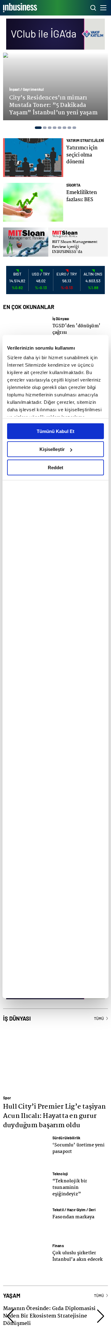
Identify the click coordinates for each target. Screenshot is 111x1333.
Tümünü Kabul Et (55, 431)
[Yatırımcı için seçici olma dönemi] (33, 157)
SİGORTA (73, 185)
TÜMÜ (99, 1018)
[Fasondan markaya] (26, 1222)
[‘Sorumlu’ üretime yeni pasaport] (26, 1150)
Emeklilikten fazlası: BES (81, 196)
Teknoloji (60, 1174)
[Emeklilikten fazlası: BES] (33, 202)
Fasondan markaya (73, 1217)
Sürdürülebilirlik (66, 1138)
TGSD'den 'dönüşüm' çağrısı (76, 329)
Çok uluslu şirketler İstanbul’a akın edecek (77, 1256)
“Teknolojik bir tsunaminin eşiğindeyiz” (69, 1187)
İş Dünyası (60, 318)
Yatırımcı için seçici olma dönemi (81, 155)
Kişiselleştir (52, 449)
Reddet (55, 467)
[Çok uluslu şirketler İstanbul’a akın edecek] (26, 1258)
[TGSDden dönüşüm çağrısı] (26, 331)
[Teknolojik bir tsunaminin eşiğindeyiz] (26, 1186)
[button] (37, 127)
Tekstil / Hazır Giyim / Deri (74, 1209)
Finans (58, 1245)
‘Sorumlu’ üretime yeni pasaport (78, 1148)
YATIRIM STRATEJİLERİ (85, 140)
